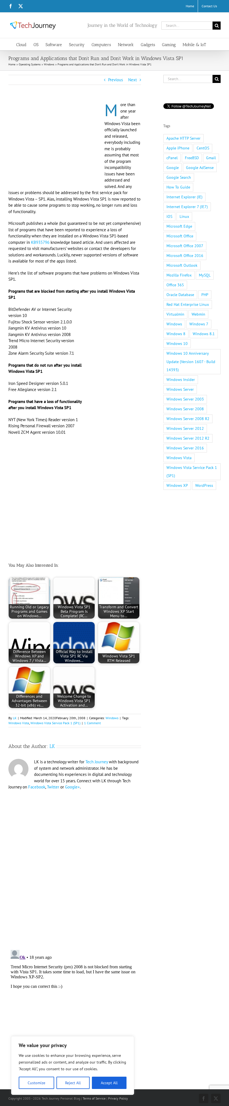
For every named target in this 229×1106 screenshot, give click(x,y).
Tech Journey (96, 761)
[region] (72, 1065)
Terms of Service (94, 1098)
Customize (36, 1082)
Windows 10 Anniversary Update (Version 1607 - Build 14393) (190, 361)
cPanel (172, 157)
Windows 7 (198, 323)
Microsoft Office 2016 (184, 255)
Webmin (198, 314)
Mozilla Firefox (179, 275)
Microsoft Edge (179, 226)
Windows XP (177, 485)
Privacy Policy (118, 1098)
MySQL (205, 275)
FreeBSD (192, 157)
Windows (112, 718)
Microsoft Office (179, 236)
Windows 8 (175, 333)
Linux (184, 216)
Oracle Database (180, 294)
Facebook (36, 787)
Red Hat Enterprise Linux (187, 304)
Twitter (53, 787)
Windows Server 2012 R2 (187, 438)
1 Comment (92, 723)
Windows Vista (18, 723)
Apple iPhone (177, 148)
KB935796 (40, 242)
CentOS (203, 148)
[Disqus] (74, 866)
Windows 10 (177, 343)
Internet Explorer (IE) (184, 196)
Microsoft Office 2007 (184, 245)
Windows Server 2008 (185, 408)
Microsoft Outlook (181, 265)
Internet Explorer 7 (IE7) (187, 206)
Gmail (211, 157)
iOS (169, 216)
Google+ (72, 787)
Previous (115, 79)
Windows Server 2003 (185, 399)
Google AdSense (200, 167)
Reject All (73, 1082)
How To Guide (178, 187)
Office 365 (175, 284)
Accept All (109, 1082)
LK (14, 718)
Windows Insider (180, 379)
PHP (204, 294)
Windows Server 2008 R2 (187, 418)
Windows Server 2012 (185, 428)
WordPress (204, 485)
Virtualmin (175, 314)
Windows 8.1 (204, 333)
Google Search (178, 177)
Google (172, 167)
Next (132, 79)
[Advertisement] (55, 143)
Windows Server (180, 389)
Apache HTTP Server (183, 138)
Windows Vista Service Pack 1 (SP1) (55, 723)
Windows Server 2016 (185, 447)
